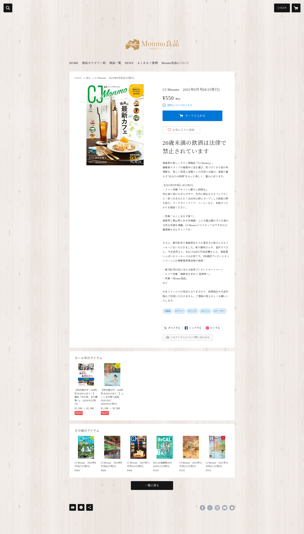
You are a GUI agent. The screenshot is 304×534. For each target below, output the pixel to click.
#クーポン (219, 311)
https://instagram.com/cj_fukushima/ (217, 507)
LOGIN (282, 8)
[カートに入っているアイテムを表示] (296, 8)
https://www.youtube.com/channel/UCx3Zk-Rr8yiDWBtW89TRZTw (224, 507)
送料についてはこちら (179, 105)
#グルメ (179, 311)
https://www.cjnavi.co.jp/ (232, 507)
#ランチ (192, 311)
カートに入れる (195, 115)
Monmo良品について (175, 63)
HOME (73, 63)
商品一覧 (115, 63)
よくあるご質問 (147, 63)
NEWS (129, 63)
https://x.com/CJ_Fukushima (210, 507)
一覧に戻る (152, 485)
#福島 (167, 311)
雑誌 (88, 78)
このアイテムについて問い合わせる (190, 337)
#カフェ (205, 311)
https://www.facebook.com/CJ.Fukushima (202, 507)
